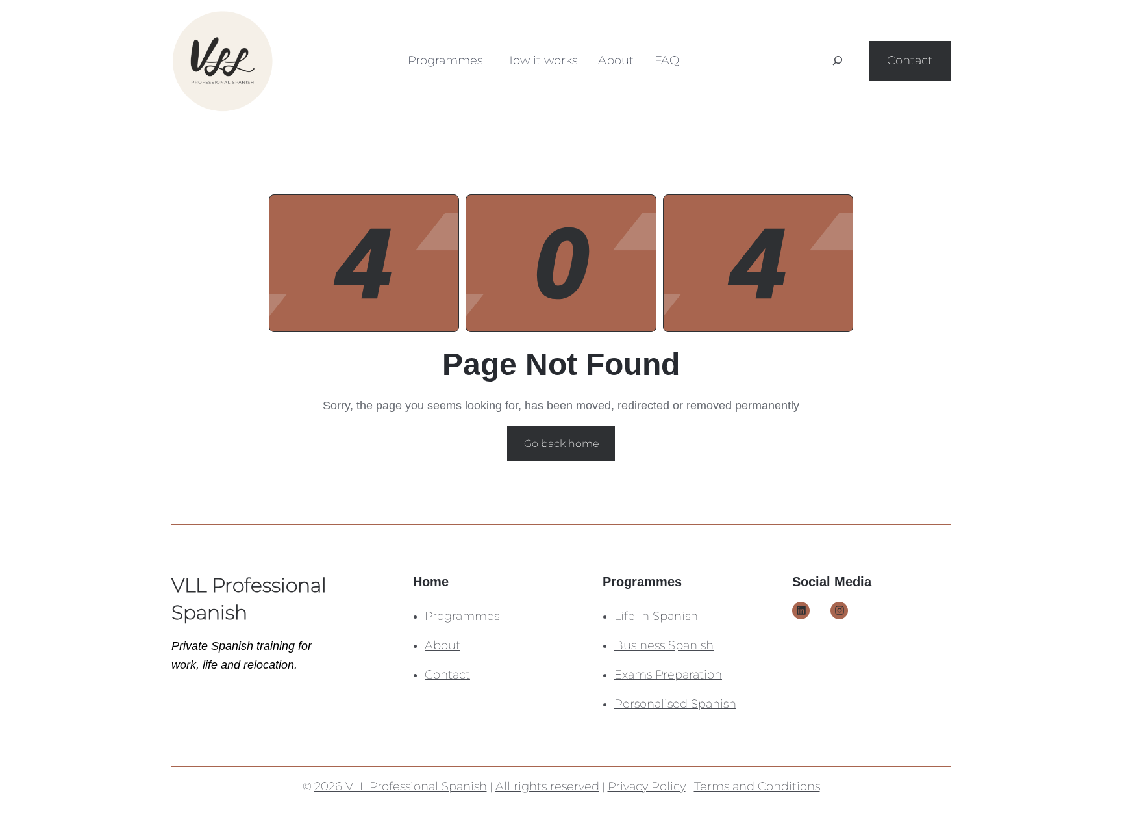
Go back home (561, 443)
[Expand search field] (837, 60)
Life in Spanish (656, 616)
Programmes (462, 616)
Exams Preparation (668, 674)
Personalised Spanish (675, 704)
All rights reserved (547, 786)
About (442, 645)
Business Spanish (664, 645)
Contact (909, 60)
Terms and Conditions (757, 786)
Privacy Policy (647, 786)
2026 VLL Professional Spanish (400, 786)
